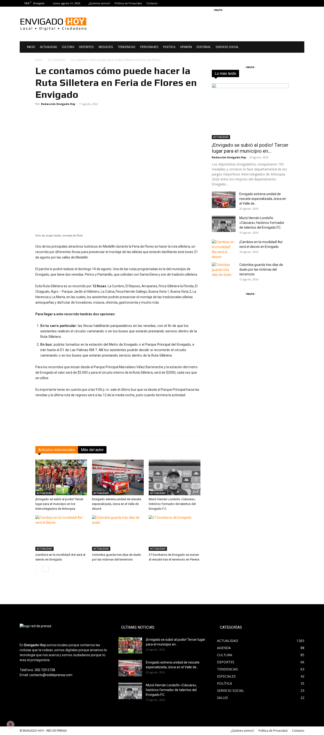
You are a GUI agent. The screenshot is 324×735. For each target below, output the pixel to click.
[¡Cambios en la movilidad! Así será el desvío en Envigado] (61, 533)
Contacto (152, 3)
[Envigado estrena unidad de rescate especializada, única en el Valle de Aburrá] (118, 477)
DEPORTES (86, 47)
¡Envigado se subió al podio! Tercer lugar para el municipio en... (250, 148)
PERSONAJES (149, 47)
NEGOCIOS (106, 47)
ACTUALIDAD (48, 47)
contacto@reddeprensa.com (50, 675)
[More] (196, 426)
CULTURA (68, 47)
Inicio (38, 60)
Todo (237, 73)
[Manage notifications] (10, 724)
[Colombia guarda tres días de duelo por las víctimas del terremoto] (118, 533)
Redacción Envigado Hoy (58, 104)
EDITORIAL (204, 47)
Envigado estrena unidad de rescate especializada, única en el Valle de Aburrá (116, 503)
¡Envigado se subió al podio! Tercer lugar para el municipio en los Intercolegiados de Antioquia (59, 503)
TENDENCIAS (126, 47)
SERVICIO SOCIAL (227, 47)
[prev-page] (38, 569)
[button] (298, 47)
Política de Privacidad (128, 3)
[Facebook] (285, 3)
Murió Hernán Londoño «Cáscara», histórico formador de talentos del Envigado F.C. (172, 503)
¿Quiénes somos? (99, 3)
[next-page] (46, 569)
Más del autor (92, 450)
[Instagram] (292, 3)
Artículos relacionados (56, 450)
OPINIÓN (186, 47)
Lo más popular (278, 73)
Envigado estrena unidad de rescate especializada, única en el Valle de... (262, 198)
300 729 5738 (45, 670)
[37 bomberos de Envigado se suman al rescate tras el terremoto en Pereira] (174, 533)
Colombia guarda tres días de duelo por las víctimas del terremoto (261, 269)
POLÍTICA (169, 47)
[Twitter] (300, 3)
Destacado (253, 73)
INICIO (31, 47)
